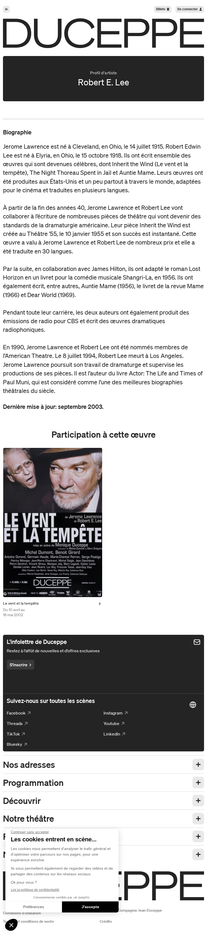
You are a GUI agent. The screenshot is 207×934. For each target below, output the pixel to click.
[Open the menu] (6, 9)
